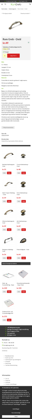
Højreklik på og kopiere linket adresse (12, 141)
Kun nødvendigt (16, 412)
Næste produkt (25, 13)
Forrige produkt (7, 13)
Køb (9, 173)
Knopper (7, 361)
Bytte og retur (9, 357)
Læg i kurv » (13, 55)
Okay (16, 416)
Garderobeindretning (11, 365)
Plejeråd (7, 380)
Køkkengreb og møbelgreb (13, 359)
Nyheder (7, 382)
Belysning (8, 363)
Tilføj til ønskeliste (8, 127)
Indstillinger (16, 409)
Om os (7, 378)
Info (4, 173)
